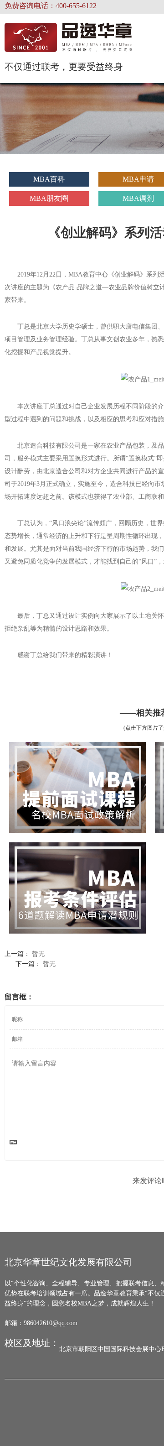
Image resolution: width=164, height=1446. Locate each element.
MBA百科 (49, 179)
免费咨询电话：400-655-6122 (51, 6)
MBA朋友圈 (49, 198)
